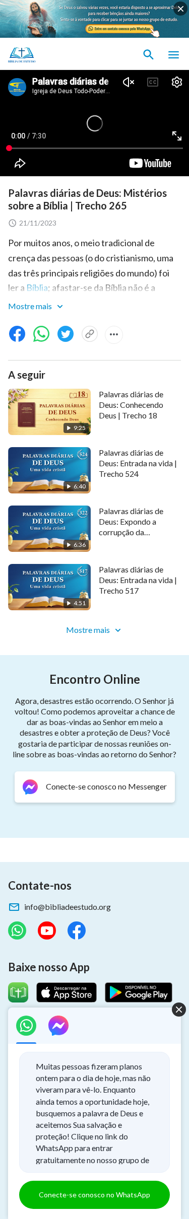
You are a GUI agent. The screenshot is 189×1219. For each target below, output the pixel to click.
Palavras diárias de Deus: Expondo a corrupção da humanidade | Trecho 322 (135, 532)
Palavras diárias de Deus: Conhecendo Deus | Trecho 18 (131, 404)
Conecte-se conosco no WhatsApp (94, 1194)
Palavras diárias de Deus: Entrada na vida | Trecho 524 (138, 463)
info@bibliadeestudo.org (67, 906)
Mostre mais (30, 306)
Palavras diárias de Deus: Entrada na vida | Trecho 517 (138, 580)
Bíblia (37, 287)
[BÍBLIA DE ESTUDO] (55, 54)
